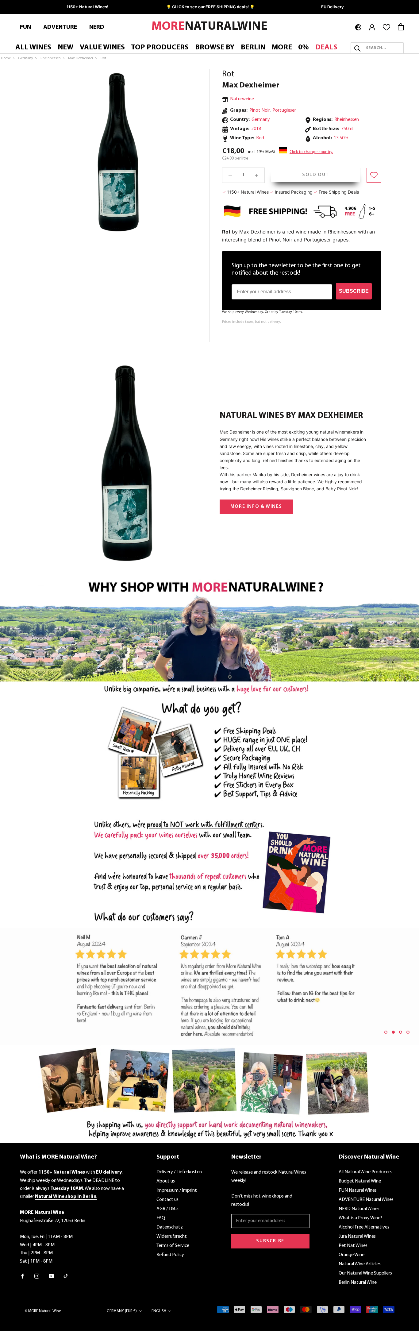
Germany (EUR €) (122, 1311)
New (65, 48)
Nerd (96, 27)
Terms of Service (172, 1245)
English (159, 1311)
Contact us (167, 1199)
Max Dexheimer (250, 85)
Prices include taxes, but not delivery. (251, 322)
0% (303, 48)
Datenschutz (169, 1227)
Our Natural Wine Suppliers (365, 1273)
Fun (25, 27)
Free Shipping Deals (339, 192)
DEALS (326, 48)
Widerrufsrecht (171, 1236)
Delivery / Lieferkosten (179, 1172)
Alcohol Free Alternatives (364, 1227)
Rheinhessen (346, 120)
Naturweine (242, 99)
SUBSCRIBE (354, 291)
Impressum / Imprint (176, 1190)
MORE (282, 48)
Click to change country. (311, 152)
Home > (8, 58)
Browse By (214, 48)
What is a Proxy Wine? (360, 1218)
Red (260, 138)
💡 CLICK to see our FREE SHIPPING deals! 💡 (210, 6)
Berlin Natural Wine (358, 1282)
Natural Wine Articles (360, 1264)
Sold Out (315, 175)
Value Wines (102, 48)
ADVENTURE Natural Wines (366, 1199)
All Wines (33, 48)
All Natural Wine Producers (365, 1172)
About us (165, 1181)
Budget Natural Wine (360, 1181)
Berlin (253, 48)
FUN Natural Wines (358, 1190)
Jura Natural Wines (357, 1236)
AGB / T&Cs (167, 1208)
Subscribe (270, 1241)
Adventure (60, 27)
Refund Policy (170, 1254)
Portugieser (284, 110)
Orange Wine (351, 1254)
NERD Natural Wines (359, 1208)
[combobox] (382, 48)
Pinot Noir (259, 110)
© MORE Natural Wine (43, 1311)
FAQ (160, 1218)
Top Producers (160, 48)
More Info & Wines (256, 506)
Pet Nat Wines (353, 1245)
